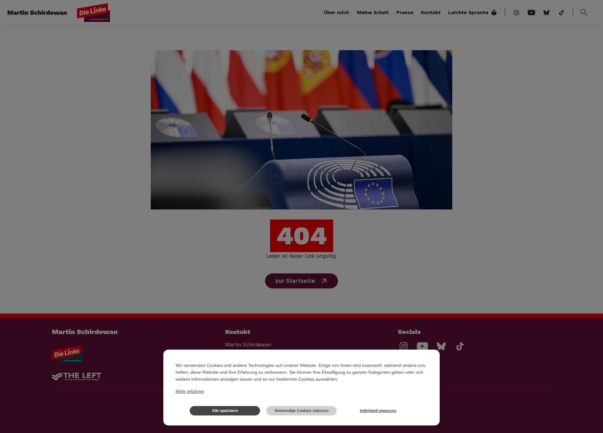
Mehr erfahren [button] (190, 391)
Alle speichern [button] (225, 411)
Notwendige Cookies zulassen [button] (302, 411)
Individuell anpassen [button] (378, 411)
